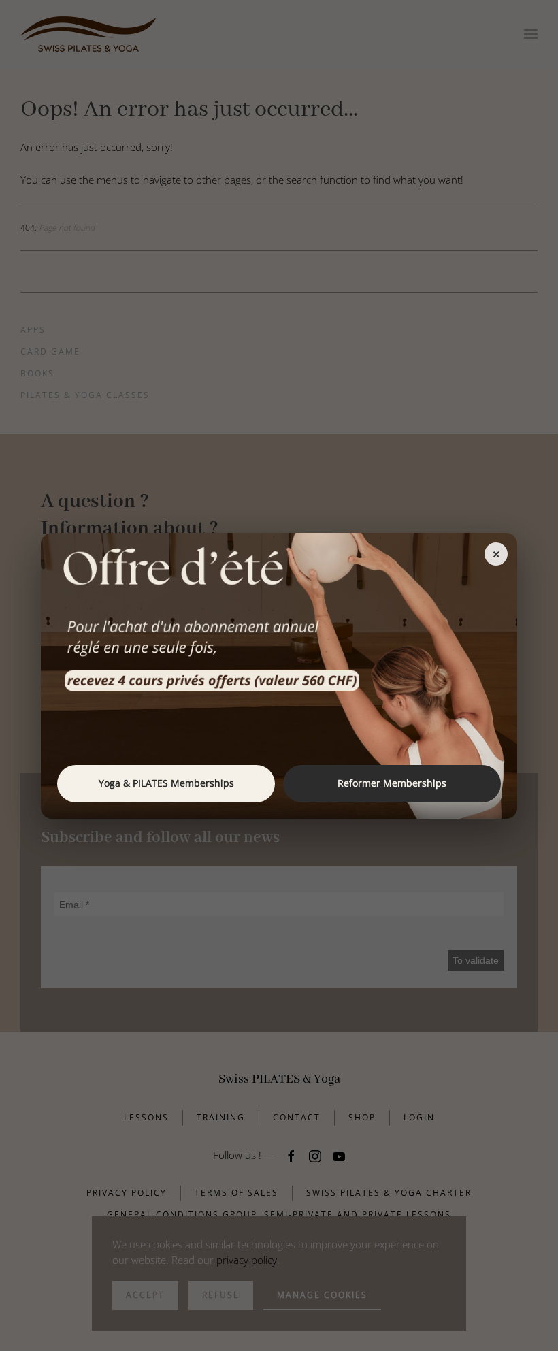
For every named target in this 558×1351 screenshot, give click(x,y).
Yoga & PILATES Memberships (166, 783)
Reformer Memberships (392, 783)
